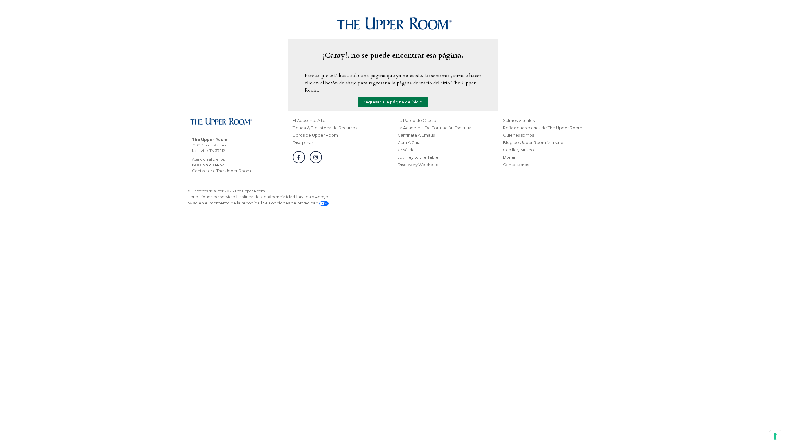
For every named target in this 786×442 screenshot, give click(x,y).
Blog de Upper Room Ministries (534, 142)
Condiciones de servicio (211, 196)
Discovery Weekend (418, 164)
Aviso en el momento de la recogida (223, 202)
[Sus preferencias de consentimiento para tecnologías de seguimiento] (775, 436)
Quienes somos (518, 135)
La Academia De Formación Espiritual (435, 127)
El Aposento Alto (309, 120)
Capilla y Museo (518, 149)
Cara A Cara (409, 142)
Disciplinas (303, 142)
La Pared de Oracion (418, 120)
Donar (509, 157)
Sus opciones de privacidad (291, 202)
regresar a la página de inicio (393, 101)
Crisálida (406, 149)
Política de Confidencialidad (267, 196)
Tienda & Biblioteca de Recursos (325, 127)
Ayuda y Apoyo (313, 196)
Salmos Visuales (519, 120)
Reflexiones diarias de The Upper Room (542, 127)
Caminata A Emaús (416, 135)
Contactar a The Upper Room (221, 170)
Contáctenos (516, 164)
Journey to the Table (418, 157)
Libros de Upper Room (315, 135)
